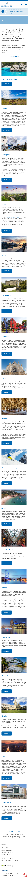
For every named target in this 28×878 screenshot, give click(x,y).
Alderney (4, 108)
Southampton (6, 803)
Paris (3, 756)
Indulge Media (11, 875)
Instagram (7, 870)
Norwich (4, 716)
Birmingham (5, 155)
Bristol (3, 204)
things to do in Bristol (13, 217)
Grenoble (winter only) (9, 468)
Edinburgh (5, 336)
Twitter (5, 870)
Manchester (5, 637)
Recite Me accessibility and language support (25, 875)
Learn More (6, 84)
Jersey (3, 508)
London (4, 587)
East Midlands (6, 295)
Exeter (3, 378)
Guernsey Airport (15, 874)
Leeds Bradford (7, 550)
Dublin (3, 255)
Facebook (3, 870)
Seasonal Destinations (9, 79)
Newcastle (5, 676)
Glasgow (4, 418)
